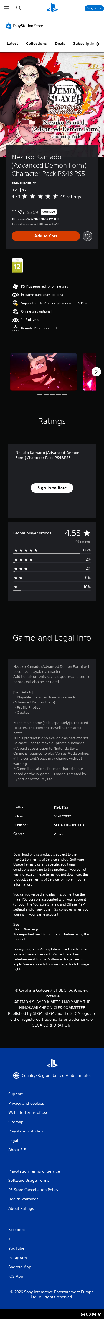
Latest (12, 43)
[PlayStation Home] (52, 8)
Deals (60, 43)
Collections (36, 43)
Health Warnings (26, 929)
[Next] (96, 371)
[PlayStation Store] (25, 25)
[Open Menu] (6, 8)
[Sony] (91, 1318)
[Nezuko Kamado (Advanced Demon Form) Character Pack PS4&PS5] (43, 372)
